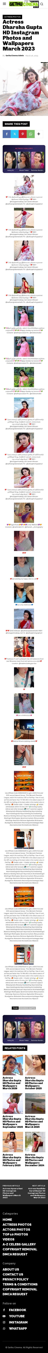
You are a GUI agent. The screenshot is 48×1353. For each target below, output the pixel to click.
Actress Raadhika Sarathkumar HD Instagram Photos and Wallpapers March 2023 (36, 1193)
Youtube (17, 1316)
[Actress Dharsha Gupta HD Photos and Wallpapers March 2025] (35, 1103)
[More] (39, 134)
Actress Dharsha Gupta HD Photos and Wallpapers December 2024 (34, 1160)
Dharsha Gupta (27, 1008)
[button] (24, 190)
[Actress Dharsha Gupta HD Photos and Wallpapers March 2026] (13, 1065)
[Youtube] (4, 1316)
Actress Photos (12, 17)
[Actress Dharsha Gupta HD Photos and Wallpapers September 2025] (13, 1103)
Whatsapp (18, 1328)
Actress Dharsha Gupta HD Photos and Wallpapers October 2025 (34, 1083)
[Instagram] (4, 1322)
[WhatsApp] (31, 134)
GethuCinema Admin (15, 55)
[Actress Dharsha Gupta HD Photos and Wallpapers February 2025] (13, 1142)
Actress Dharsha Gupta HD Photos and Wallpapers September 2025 (13, 1121)
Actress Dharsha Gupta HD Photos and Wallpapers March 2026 (12, 1083)
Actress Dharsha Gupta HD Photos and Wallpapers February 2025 (12, 1160)
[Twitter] (15, 134)
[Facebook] (7, 134)
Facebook (17, 1310)
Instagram (18, 1322)
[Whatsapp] (4, 1328)
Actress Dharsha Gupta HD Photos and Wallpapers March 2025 (34, 1121)
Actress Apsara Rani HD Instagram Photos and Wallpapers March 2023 (13, 1193)
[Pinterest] (23, 134)
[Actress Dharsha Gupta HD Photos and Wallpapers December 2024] (35, 1142)
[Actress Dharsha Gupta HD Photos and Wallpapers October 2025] (35, 1065)
